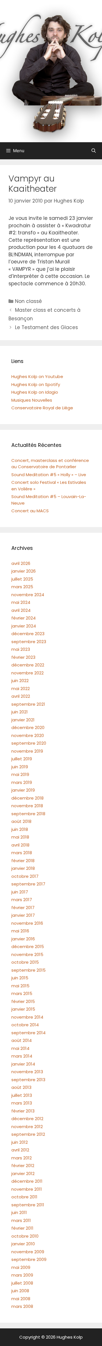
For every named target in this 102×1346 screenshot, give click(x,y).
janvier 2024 (23, 626)
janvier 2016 (23, 939)
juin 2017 (19, 892)
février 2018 (23, 861)
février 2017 (23, 908)
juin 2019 (19, 767)
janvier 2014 (23, 1064)
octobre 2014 (25, 1025)
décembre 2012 (27, 1119)
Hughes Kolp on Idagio (34, 392)
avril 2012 (20, 1150)
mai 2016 (20, 931)
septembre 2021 (28, 704)
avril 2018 (20, 845)
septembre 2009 (28, 1259)
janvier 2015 (23, 1009)
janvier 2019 (23, 790)
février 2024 (23, 618)
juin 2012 (19, 1142)
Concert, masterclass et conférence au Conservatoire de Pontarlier (50, 463)
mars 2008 (22, 1306)
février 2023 (23, 657)
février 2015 (23, 1001)
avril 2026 (20, 563)
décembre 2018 (27, 798)
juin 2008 (20, 1291)
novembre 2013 (27, 1072)
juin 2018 (19, 829)
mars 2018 (21, 853)
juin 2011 (19, 1212)
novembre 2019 (27, 751)
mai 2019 (20, 774)
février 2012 (22, 1166)
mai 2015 (20, 986)
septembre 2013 (28, 1080)
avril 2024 (21, 610)
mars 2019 (21, 782)
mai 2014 (20, 1048)
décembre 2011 (26, 1181)
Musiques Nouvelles (31, 400)
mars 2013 (21, 1103)
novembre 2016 (27, 923)
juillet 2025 (22, 579)
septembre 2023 (28, 642)
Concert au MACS (30, 511)
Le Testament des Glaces (46, 327)
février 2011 (22, 1228)
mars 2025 (22, 587)
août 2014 (21, 1040)
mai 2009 (20, 1267)
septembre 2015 (28, 970)
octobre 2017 (25, 876)
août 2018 (21, 821)
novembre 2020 (27, 735)
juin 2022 (20, 681)
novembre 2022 (27, 673)
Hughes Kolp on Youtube (37, 376)
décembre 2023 (27, 634)
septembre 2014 (28, 1033)
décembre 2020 (27, 727)
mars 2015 (21, 993)
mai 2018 (20, 837)
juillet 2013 (21, 1095)
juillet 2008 (22, 1283)
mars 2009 (22, 1275)
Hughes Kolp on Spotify (35, 384)
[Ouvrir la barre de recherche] (93, 150)
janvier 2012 (23, 1173)
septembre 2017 (28, 884)
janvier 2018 (23, 868)
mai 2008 (20, 1299)
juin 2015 (19, 978)
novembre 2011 (26, 1189)
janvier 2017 (23, 915)
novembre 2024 (27, 595)
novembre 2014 (27, 1017)
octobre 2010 (25, 1236)
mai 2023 (20, 649)
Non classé (28, 301)
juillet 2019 (21, 759)
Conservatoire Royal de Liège (42, 408)
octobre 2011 (24, 1197)
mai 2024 (20, 602)
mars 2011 (21, 1220)
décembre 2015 (27, 946)
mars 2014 (21, 1056)
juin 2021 (19, 712)
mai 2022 (20, 688)
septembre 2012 (28, 1134)
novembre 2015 (27, 954)
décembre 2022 (27, 665)
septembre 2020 (28, 743)
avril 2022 (20, 696)
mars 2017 (21, 900)
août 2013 (21, 1087)
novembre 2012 (27, 1127)
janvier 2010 (23, 1244)
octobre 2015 (25, 962)
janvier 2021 (23, 720)
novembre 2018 (27, 806)
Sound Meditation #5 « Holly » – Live (48, 475)
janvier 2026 (23, 571)
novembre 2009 (27, 1252)
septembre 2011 (27, 1205)
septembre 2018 (28, 814)
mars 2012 (21, 1158)
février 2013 (23, 1111)
